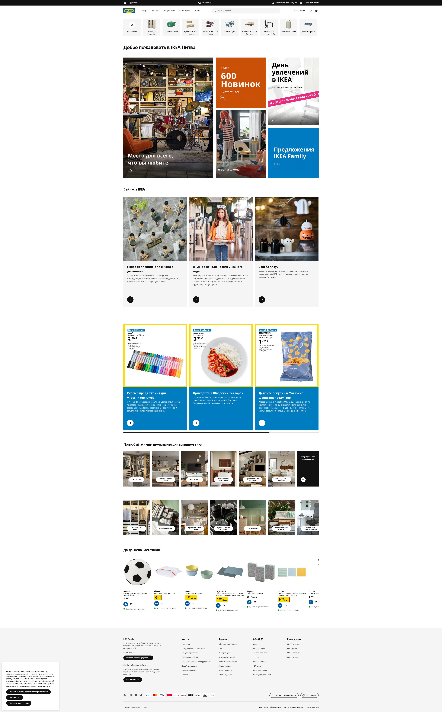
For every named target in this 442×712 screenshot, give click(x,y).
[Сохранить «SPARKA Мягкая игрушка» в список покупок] (131, 604)
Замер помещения (189, 670)
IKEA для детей (259, 648)
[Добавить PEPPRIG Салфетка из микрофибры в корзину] (280, 605)
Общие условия (224, 666)
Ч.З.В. (220, 648)
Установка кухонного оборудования (196, 661)
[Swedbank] (176, 695)
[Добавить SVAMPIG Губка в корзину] (249, 602)
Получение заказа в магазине (193, 648)
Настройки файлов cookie (19, 703)
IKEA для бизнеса (259, 661)
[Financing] (148, 695)
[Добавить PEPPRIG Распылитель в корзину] (311, 602)
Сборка (185, 675)
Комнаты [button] (155, 11)
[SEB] (191, 695)
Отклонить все (14, 697)
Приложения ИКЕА (260, 670)
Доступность (263, 707)
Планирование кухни (190, 657)
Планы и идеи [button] (184, 11)
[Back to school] (241, 144)
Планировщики (224, 653)
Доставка (186, 644)
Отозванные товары (226, 657)
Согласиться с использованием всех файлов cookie (28, 692)
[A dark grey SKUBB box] (165, 517)
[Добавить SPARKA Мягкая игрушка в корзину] (125, 604)
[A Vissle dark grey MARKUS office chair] (310, 517)
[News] (241, 83)
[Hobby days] (293, 91)
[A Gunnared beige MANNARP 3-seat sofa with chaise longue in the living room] (281, 469)
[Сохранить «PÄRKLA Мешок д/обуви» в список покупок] (162, 603)
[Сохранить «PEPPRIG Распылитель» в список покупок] (316, 602)
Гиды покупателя (225, 670)
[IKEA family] (293, 153)
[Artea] (198, 695)
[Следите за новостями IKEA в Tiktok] (141, 695)
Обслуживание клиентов (228, 644)
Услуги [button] (197, 11)
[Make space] (168, 118)
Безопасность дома (260, 653)
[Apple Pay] (205, 695)
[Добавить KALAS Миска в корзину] (187, 603)
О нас (255, 644)
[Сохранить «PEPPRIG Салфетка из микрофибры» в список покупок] (285, 605)
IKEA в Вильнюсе (293, 644)
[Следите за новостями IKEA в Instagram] (131, 695)
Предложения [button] (169, 11)
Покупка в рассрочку (190, 653)
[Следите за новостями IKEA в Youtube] (136, 695)
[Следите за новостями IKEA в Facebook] (125, 695)
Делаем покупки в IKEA (227, 661)
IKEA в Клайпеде (293, 653)
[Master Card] (155, 695)
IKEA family (257, 666)
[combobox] (245, 10)
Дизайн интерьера (189, 666)
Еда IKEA (256, 657)
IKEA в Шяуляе (292, 657)
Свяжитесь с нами (313, 707)
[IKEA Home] (129, 10)
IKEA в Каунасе (292, 648)
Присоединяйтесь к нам (262, 675)
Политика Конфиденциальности (293, 707)
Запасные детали (225, 675)
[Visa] (162, 695)
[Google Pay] (212, 695)
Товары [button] (144, 11)
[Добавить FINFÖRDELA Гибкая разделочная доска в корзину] (218, 605)
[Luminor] (183, 695)
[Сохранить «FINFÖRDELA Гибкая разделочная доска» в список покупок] (223, 605)
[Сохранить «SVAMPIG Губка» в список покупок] (254, 602)
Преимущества (129, 652)
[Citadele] (169, 695)
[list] (221, 27)
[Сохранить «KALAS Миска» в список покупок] (193, 603)
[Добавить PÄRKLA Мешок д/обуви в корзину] (156, 603)
